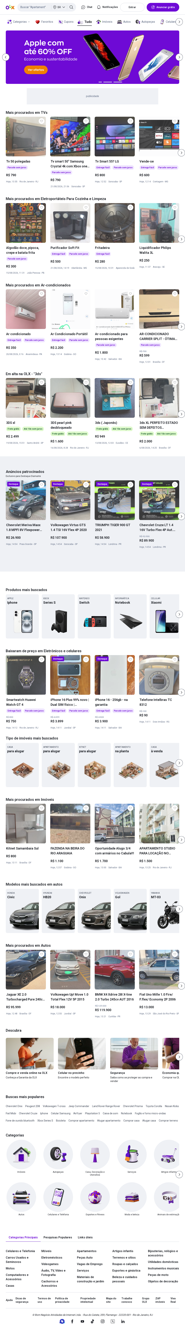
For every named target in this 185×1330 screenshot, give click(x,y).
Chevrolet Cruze (28, 1113)
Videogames (50, 1264)
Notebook (126, 1113)
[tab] (23, 1238)
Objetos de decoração (163, 1281)
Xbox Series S (45, 1120)
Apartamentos (86, 1251)
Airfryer (77, 1113)
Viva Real (173, 1300)
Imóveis (107, 21)
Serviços (83, 1270)
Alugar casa (149, 1120)
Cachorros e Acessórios (49, 1283)
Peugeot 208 (32, 1106)
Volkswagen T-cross (54, 1106)
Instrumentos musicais (163, 1268)
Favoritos (47, 21)
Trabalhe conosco (126, 1300)
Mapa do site (111, 1300)
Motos (10, 1268)
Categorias (20, 21)
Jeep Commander (78, 1106)
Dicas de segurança (22, 1300)
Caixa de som (110, 1113)
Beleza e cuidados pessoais (124, 1279)
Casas (10, 1285)
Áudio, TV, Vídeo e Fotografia (53, 1273)
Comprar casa (131, 1120)
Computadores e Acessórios (17, 1277)
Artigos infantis (122, 1251)
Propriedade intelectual (88, 1300)
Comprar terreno (168, 1120)
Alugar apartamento (109, 1120)
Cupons (69, 21)
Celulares (172, 21)
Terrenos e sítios (124, 1257)
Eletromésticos (51, 1257)
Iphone (44, 1113)
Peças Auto (85, 1257)
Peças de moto (158, 1275)
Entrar (132, 7)
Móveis (46, 1251)
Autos (127, 21)
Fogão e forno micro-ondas (150, 1113)
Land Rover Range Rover (106, 1106)
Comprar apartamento (81, 1120)
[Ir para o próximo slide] (181, 152)
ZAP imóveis (160, 1300)
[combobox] (46, 7)
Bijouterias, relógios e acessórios (163, 1253)
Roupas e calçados (125, 1264)
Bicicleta (61, 1120)
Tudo (88, 22)
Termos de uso (44, 1300)
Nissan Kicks (172, 1106)
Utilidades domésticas (163, 1262)
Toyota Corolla (154, 1106)
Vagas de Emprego (90, 1264)
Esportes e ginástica (126, 1270)
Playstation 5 (92, 1113)
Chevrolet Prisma (133, 1106)
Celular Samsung (60, 1113)
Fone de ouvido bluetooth (20, 1120)
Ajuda (9, 1300)
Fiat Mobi (11, 1113)
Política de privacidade (62, 1300)
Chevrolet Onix (14, 1106)
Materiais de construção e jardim (90, 1279)
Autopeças (148, 21)
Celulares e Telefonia (20, 1251)
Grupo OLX (145, 1300)
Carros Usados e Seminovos (17, 1260)
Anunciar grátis (165, 7)
